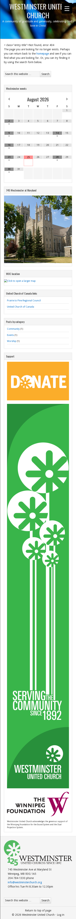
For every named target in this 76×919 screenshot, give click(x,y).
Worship (11, 341)
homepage (42, 53)
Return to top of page (38, 910)
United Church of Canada (20, 306)
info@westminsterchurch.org (25, 882)
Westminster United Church (38, 10)
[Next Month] (67, 99)
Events (10, 335)
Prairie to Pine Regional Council (24, 300)
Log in (60, 914)
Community (13, 329)
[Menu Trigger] (67, 8)
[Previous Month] (9, 99)
